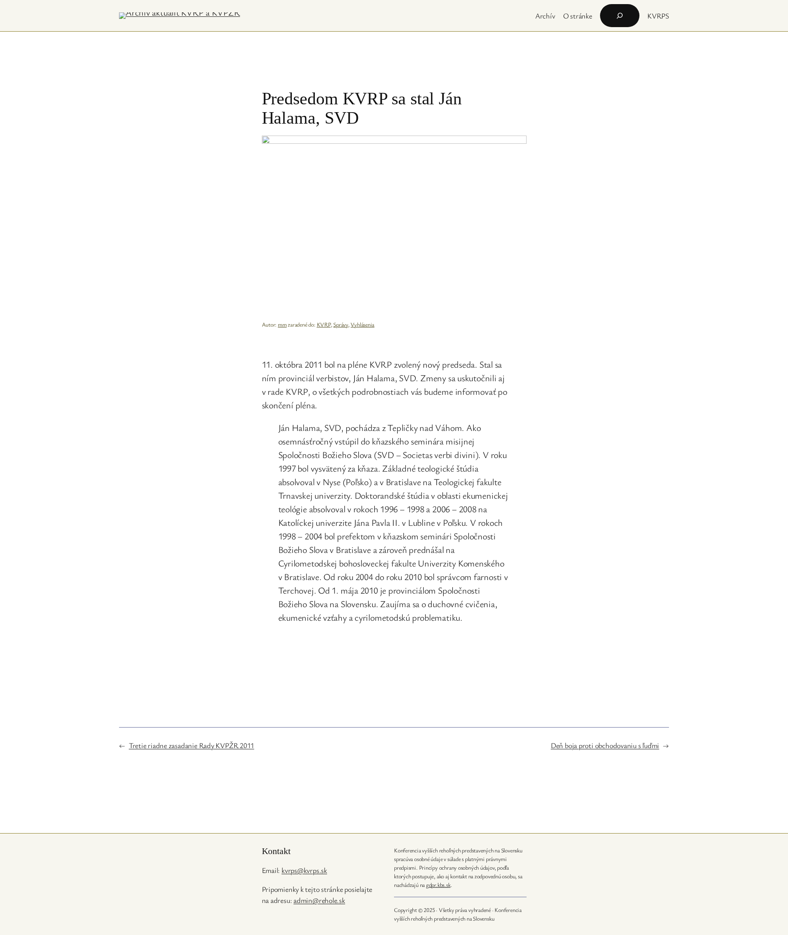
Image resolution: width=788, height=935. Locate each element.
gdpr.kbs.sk (438, 885)
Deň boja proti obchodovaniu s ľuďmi (605, 745)
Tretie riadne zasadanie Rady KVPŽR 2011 (191, 745)
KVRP (324, 324)
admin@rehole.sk (319, 900)
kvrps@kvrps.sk (304, 870)
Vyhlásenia (362, 324)
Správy (340, 324)
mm (282, 324)
